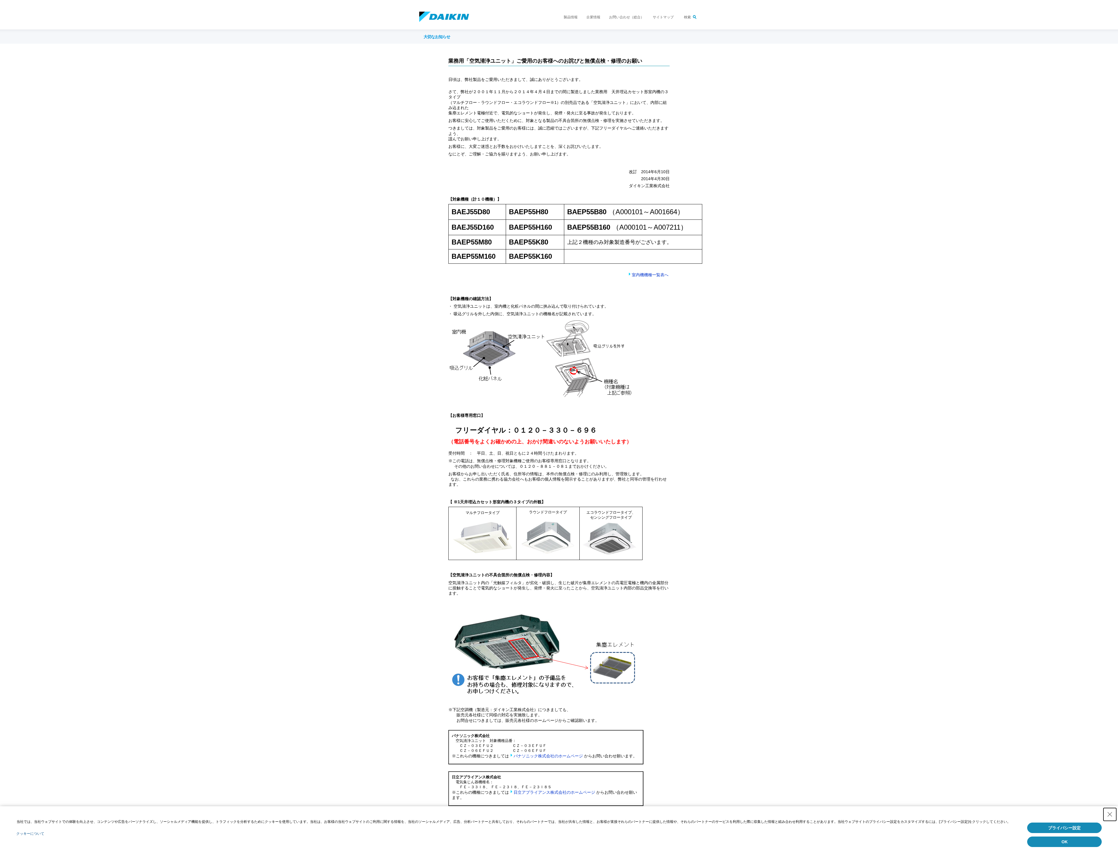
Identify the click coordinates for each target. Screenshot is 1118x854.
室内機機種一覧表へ (650, 274)
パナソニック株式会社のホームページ (548, 756)
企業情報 (593, 17)
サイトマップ (663, 17)
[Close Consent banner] (1109, 814)
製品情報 (571, 17)
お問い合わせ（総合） (626, 17)
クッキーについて (30, 834)
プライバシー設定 (1064, 827)
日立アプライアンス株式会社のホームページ (554, 792)
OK (1065, 841)
